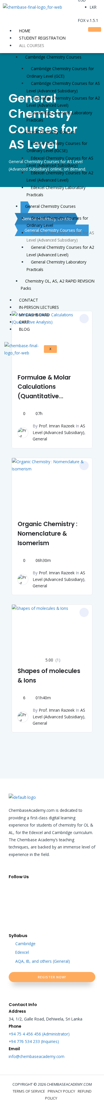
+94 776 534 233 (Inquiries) (34, 1041)
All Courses (31, 45)
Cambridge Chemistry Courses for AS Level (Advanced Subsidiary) (63, 87)
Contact (28, 300)
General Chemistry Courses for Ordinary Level (57, 221)
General (40, 439)
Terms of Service (29, 1091)
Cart (24, 322)
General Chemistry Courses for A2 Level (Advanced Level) (60, 250)
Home (24, 30)
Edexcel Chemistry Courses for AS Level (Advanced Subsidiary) (60, 161)
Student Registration (42, 38)
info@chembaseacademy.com (36, 1056)
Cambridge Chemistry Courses (53, 57)
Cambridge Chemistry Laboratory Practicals (59, 116)
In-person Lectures (39, 307)
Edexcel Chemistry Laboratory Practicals (56, 191)
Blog (24, 329)
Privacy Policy (61, 1091)
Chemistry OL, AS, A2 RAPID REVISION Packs (57, 284)
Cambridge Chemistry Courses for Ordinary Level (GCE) (60, 72)
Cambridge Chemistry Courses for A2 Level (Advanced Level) (63, 101)
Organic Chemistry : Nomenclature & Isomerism (47, 533)
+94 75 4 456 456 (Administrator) (39, 1034)
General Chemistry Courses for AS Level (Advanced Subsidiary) (60, 236)
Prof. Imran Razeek (57, 426)
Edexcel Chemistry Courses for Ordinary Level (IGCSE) (57, 147)
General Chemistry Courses (50, 206)
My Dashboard (34, 314)
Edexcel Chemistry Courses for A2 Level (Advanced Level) (60, 176)
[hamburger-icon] (94, 29)
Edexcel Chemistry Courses (50, 131)
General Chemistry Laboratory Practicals (56, 265)
